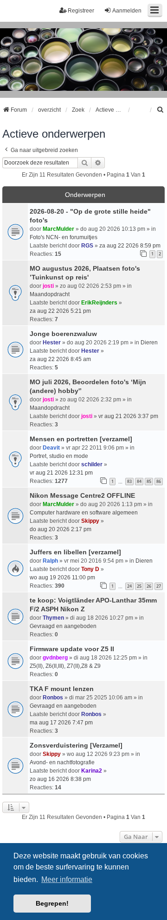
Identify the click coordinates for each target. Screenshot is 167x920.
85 (149, 481)
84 (139, 481)
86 (158, 481)
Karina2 (91, 771)
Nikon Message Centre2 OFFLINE (82, 495)
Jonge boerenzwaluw (63, 333)
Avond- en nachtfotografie (62, 762)
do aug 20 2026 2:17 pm (60, 529)
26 (149, 586)
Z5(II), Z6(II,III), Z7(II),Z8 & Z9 (65, 666)
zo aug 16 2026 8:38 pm (60, 779)
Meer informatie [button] (66, 879)
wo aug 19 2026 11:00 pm (62, 577)
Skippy (90, 521)
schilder (92, 464)
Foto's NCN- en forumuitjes (63, 237)
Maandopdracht (50, 294)
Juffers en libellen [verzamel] (75, 552)
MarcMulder (58, 229)
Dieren (149, 342)
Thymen (53, 618)
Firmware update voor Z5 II (72, 649)
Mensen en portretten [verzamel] (81, 439)
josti (48, 286)
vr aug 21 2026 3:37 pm (128, 416)
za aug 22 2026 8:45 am (60, 359)
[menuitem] (160, 110)
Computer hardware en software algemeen (84, 512)
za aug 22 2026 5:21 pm (60, 311)
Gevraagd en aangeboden (63, 626)
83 (129, 481)
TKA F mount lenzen (62, 688)
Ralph (50, 561)
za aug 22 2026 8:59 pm (130, 245)
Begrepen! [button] (52, 903)
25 (139, 586)
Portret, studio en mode (59, 456)
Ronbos (53, 697)
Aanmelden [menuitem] (126, 10)
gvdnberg (55, 657)
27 (158, 586)
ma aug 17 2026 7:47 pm (61, 722)
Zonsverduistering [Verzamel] (76, 745)
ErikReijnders (99, 302)
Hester (52, 342)
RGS (87, 245)
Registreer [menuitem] (81, 10)
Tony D (90, 569)
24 (129, 586)
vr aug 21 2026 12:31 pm (61, 473)
